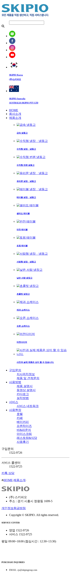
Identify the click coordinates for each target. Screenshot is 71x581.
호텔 (20, 414)
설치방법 (23, 398)
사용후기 (23, 441)
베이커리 (23, 422)
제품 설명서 (25, 386)
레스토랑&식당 (27, 437)
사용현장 (15, 410)
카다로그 (23, 394)
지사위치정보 (26, 374)
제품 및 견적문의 (28, 378)
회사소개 (15, 113)
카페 (20, 418)
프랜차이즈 (24, 426)
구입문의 (15, 370)
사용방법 (15, 382)
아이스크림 (24, 433)
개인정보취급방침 (14, 508)
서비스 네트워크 (28, 406)
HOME (13, 110)
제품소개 (15, 117)
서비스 (13, 402)
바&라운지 (24, 429)
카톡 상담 (8, 473)
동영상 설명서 (26, 390)
